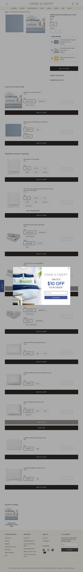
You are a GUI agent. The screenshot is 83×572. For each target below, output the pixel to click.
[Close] (69, 268)
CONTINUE (55, 297)
